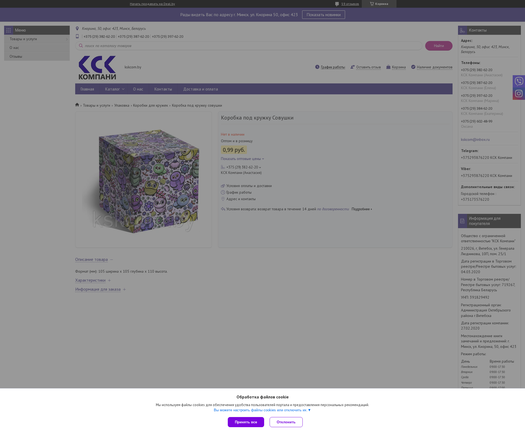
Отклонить (286, 422)
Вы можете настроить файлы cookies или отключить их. (261, 410)
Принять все (246, 422)
